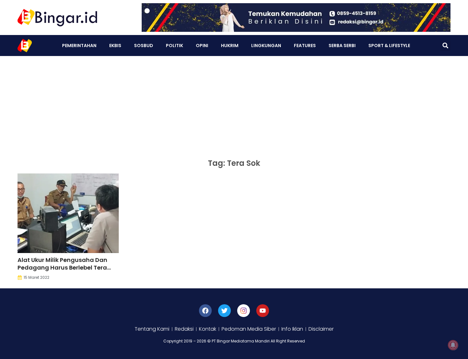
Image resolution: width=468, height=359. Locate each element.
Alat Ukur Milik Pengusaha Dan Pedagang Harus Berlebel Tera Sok (62, 267)
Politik (174, 45)
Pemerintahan (79, 45)
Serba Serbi (342, 45)
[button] (445, 45)
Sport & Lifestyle (389, 45)
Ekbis (115, 45)
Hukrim (229, 45)
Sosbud (143, 45)
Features (305, 45)
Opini (202, 45)
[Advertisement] (234, 103)
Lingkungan (266, 45)
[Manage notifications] (453, 345)
